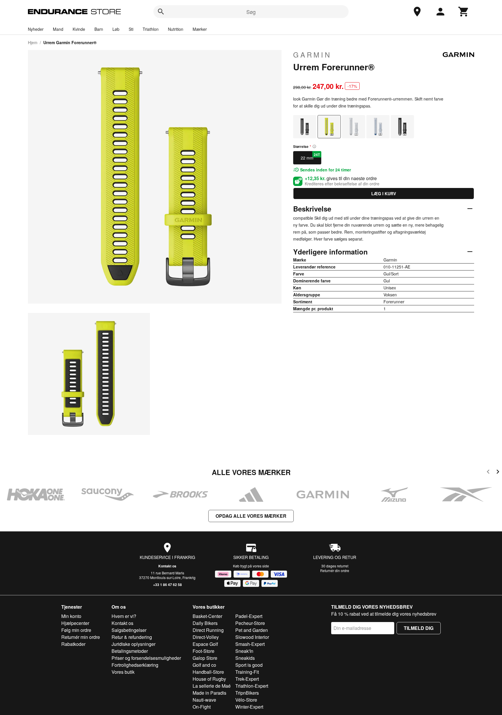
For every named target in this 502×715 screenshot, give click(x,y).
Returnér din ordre (334, 570)
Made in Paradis (209, 692)
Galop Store (205, 658)
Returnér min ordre (80, 637)
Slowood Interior (252, 637)
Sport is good (249, 665)
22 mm (310, 156)
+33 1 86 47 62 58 (167, 584)
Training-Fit (247, 672)
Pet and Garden (251, 630)
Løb (115, 29)
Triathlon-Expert (251, 685)
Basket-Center (207, 616)
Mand (58, 29)
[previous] (488, 472)
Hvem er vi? (124, 616)
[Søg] (161, 11)
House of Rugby (209, 678)
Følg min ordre (76, 630)
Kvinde (79, 29)
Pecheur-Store (250, 623)
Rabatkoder (73, 644)
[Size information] (314, 146)
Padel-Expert (248, 616)
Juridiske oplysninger (133, 644)
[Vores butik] (417, 11)
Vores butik (123, 672)
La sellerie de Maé (212, 685)
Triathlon (151, 29)
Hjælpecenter (75, 623)
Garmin (312, 54)
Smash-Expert (250, 644)
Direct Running (208, 630)
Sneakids (245, 658)
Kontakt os (167, 566)
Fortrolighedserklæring (135, 665)
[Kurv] (463, 11)
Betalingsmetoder (130, 651)
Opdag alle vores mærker (251, 515)
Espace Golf (205, 644)
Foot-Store (203, 651)
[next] (498, 472)
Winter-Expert (249, 706)
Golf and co (204, 665)
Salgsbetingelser (129, 630)
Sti (131, 29)
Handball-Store (208, 672)
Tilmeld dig (418, 628)
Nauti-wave (204, 699)
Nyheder (36, 29)
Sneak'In (244, 651)
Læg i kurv (383, 193)
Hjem (32, 42)
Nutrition (175, 29)
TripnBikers (247, 692)
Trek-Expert (247, 678)
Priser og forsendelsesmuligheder (146, 658)
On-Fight (202, 706)
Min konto (71, 616)
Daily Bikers (205, 623)
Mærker (200, 29)
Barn (98, 29)
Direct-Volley (206, 637)
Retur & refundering (132, 637)
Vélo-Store (246, 699)
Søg (251, 11)
